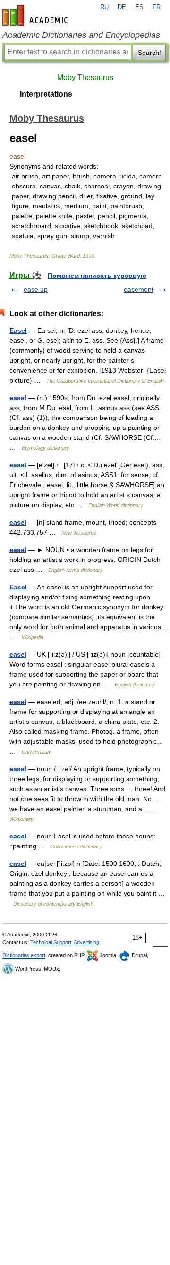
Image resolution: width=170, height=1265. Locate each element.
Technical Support (50, 942)
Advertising (86, 942)
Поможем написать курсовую (97, 275)
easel (17, 397)
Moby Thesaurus (85, 77)
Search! (149, 52)
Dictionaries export (23, 955)
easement (138, 289)
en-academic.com (36, 15)
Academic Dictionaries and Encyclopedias (81, 35)
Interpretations (46, 94)
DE (122, 7)
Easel (18, 330)
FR (157, 7)
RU (104, 7)
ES (139, 7)
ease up (36, 289)
